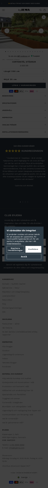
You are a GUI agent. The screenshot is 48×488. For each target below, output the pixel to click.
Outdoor (6, 351)
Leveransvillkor (8, 296)
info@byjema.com (16, 448)
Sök (3, 312)
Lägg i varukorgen (24, 85)
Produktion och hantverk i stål (15, 386)
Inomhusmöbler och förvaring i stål (17, 415)
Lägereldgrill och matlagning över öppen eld (21, 410)
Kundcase (6, 367)
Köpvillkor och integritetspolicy (15, 292)
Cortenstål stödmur (13, 59)
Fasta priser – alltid (10, 324)
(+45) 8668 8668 (17, 445)
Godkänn (33, 249)
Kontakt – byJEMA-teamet (13, 284)
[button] (24, 477)
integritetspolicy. (14, 244)
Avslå (24, 256)
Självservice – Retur (11, 288)
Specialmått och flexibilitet (14, 394)
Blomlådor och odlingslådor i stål (16, 407)
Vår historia (7, 328)
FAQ (4, 304)
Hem (3, 59)
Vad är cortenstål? (10, 419)
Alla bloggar (7, 346)
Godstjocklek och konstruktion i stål (18, 382)
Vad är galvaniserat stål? (13, 423)
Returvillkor (7, 300)
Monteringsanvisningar (12, 308)
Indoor (5, 358)
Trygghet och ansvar (11, 398)
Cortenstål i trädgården (12, 402)
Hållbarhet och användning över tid (17, 390)
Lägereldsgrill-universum (13, 354)
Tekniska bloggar (9, 363)
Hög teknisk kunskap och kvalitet (16, 378)
